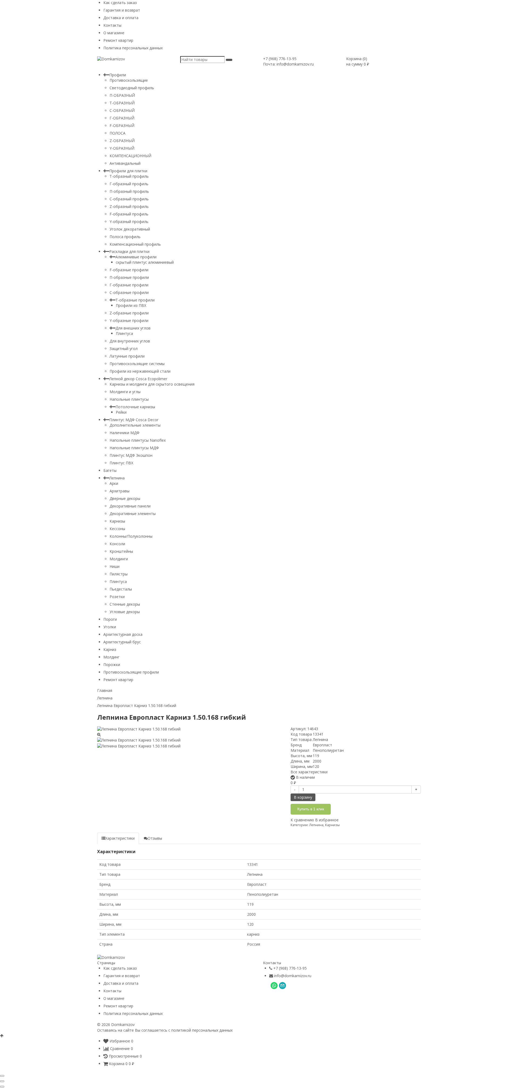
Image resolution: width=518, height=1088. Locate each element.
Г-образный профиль (129, 183)
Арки (114, 483)
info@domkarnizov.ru (292, 975)
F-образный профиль (129, 214)
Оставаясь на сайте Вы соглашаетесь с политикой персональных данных (165, 1030)
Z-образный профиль (129, 206)
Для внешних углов (133, 328)
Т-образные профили (135, 300)
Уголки (109, 626)
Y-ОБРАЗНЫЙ (122, 148)
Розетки (117, 596)
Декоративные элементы (133, 513)
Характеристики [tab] (120, 838)
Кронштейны (121, 551)
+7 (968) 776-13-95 (280, 58)
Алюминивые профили (135, 256)
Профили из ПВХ (131, 305)
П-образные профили (129, 277)
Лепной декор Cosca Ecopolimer (138, 378)
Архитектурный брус (122, 641)
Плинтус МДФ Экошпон (131, 455)
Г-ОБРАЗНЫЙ (122, 118)
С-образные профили (129, 292)
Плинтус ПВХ (121, 462)
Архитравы (120, 490)
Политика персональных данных (133, 47)
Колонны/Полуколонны (131, 536)
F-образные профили (129, 269)
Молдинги (119, 558)
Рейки (121, 412)
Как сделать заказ (120, 2)
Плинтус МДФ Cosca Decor (133, 419)
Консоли (117, 543)
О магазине (113, 32)
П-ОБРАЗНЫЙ (122, 95)
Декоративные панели (130, 506)
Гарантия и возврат (121, 10)
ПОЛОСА (117, 133)
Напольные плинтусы (129, 399)
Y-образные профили (129, 320)
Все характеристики (309, 771)
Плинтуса (124, 333)
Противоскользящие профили (131, 672)
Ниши (115, 566)
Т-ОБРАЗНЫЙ (122, 102)
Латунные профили (127, 356)
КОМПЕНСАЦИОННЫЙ (130, 155)
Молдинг (111, 657)
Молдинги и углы (125, 391)
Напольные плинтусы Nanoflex (138, 440)
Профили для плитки (128, 170)
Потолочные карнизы (135, 406)
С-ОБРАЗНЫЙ (122, 110)
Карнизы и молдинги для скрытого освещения (152, 384)
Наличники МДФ (124, 432)
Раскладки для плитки (129, 251)
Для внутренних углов (130, 341)
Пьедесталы (121, 589)
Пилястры (119, 573)
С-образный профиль (129, 198)
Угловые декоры (125, 611)
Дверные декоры (125, 498)
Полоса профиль (125, 236)
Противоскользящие (129, 80)
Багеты (110, 470)
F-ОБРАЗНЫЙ (122, 125)
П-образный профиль (129, 191)
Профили (117, 74)
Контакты (112, 25)
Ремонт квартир (118, 40)
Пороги (110, 619)
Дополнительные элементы (135, 425)
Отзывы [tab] (155, 838)
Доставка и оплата (120, 17)
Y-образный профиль (129, 221)
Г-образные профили (129, 284)
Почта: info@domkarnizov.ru (288, 64)
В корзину (303, 797)
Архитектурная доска (122, 634)
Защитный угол (124, 348)
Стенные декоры (125, 604)
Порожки (111, 664)
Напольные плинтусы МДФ (134, 447)
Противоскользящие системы (137, 363)
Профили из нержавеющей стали (140, 371)
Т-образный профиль (129, 176)
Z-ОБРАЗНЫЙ (122, 140)
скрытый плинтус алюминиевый (145, 262)
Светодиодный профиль (132, 87)
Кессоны (117, 528)
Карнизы (117, 521)
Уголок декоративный (130, 229)
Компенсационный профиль (135, 244)
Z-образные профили (129, 312)
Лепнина (117, 477)
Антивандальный (125, 163)
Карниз (109, 649)
